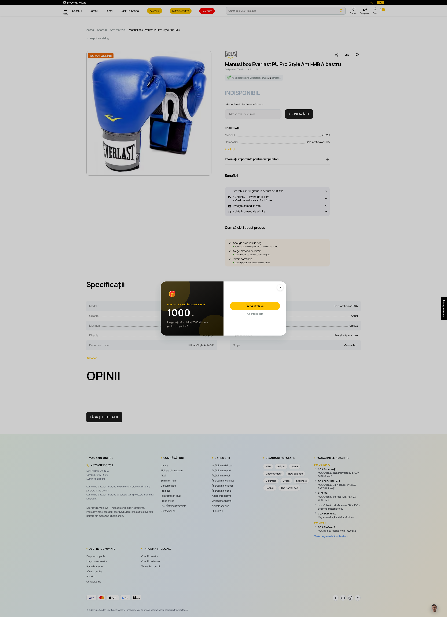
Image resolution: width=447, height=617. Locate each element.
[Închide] (280, 288)
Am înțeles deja (255, 314)
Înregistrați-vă (255, 305)
